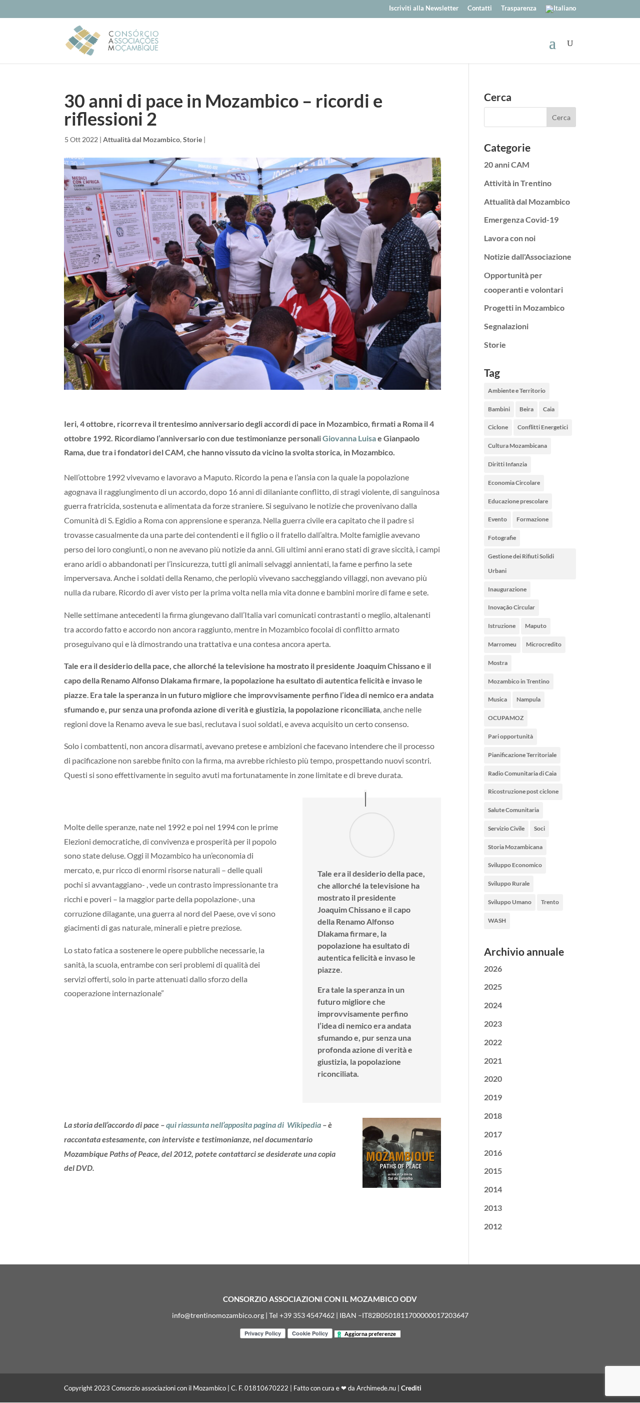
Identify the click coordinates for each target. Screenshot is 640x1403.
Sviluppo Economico (515, 865)
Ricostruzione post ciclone (523, 791)
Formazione (532, 519)
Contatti (480, 8)
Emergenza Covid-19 (521, 219)
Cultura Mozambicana (517, 445)
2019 (493, 1097)
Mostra (498, 662)
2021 (493, 1060)
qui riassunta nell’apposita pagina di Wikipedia (243, 1124)
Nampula (528, 699)
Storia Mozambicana (515, 847)
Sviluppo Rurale (509, 883)
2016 (493, 1152)
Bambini (499, 409)
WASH (497, 920)
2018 (493, 1115)
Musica (497, 699)
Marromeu (502, 644)
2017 (493, 1134)
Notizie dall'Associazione (528, 256)
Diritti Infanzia (507, 464)
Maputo (535, 625)
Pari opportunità (510, 736)
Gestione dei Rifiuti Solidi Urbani (521, 563)
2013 (493, 1207)
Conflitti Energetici (543, 427)
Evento (497, 519)
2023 (493, 1023)
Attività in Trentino (518, 183)
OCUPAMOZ (506, 718)
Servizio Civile (506, 828)
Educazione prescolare (518, 501)
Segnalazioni (506, 326)
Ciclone (498, 427)
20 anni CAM (507, 164)
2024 (493, 1005)
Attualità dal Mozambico (141, 139)
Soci (539, 828)
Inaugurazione (507, 589)
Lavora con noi (510, 238)
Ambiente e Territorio (517, 390)
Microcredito (544, 644)
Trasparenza (518, 8)
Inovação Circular (511, 607)
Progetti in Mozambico (524, 307)
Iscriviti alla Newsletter (423, 8)
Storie (192, 139)
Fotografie (502, 537)
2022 (493, 1042)
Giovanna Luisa (349, 438)
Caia (548, 409)
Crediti (411, 1388)
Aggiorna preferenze (370, 1333)
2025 (493, 986)
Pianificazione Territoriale (522, 755)
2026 (493, 968)
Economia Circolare (514, 482)
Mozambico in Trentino (519, 681)
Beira (527, 409)
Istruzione (502, 625)
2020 (493, 1078)
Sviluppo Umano (510, 902)
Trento (550, 902)
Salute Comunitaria (513, 810)
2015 (493, 1170)
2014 (493, 1189)
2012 (493, 1226)
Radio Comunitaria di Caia (522, 773)
